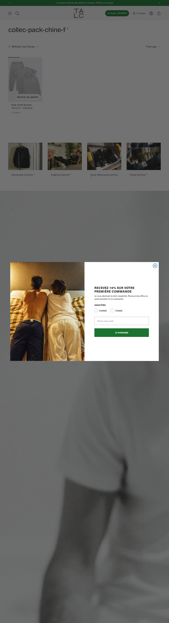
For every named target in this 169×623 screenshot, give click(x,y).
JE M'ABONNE (121, 332)
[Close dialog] (155, 266)
